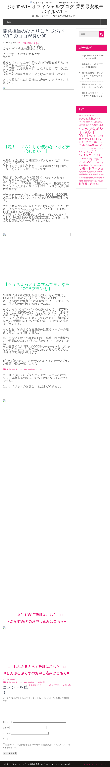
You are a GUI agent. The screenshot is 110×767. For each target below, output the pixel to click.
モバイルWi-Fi (90, 160)
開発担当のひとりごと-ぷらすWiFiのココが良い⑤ (50, 685)
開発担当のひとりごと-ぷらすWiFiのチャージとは (24, 369)
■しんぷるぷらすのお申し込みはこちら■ (36, 673)
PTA (98, 119)
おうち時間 (92, 124)
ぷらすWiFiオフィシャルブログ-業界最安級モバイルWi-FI (55, 9)
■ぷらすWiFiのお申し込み (28, 621)
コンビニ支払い (90, 144)
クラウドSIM (89, 138)
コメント (8, 722)
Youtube (83, 125)
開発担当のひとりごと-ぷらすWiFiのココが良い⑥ (92, 85)
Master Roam (85, 115)
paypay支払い (87, 118)
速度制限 (87, 181)
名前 (6, 727)
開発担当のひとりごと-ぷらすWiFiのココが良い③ (24, 682)
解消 (88, 177)
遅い (96, 180)
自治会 (83, 178)
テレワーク (89, 155)
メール (7, 733)
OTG (94, 116)
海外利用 (96, 174)
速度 (81, 180)
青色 (97, 184)
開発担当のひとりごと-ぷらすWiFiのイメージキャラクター (92, 76)
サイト (5, 739)
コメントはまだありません (28, 42)
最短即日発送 (86, 174)
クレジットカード (90, 140)
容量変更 (85, 171)
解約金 (93, 177)
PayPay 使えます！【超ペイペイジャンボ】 (93, 56)
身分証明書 (100, 178)
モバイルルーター (94, 165)
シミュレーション (96, 148)
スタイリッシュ (84, 152)
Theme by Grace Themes (95, 764)
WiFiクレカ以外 (84, 122)
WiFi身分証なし (96, 122)
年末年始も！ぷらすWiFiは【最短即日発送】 (92, 65)
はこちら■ (58, 621)
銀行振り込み (87, 183)
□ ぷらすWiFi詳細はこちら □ (36, 615)
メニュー (8, 22)
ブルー (91, 159)
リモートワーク (90, 168)
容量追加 (93, 171)
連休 (92, 181)
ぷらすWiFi (87, 133)
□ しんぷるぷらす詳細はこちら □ (36, 666)
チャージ (11, 679)
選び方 (100, 181)
